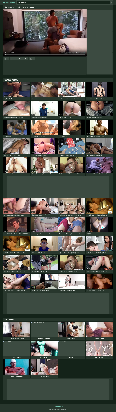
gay (7, 59)
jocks (33, 59)
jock (21, 59)
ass (27, 59)
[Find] (111, 2)
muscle (14, 59)
